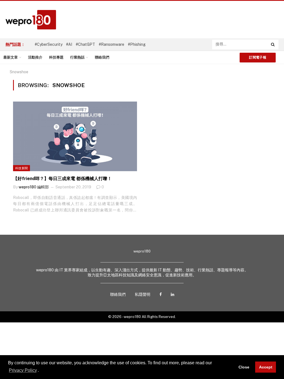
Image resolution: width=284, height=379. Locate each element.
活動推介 (35, 57)
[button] (41, 371)
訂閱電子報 (257, 57)
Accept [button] (265, 367)
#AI (69, 44)
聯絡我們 (102, 57)
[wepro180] (28, 19)
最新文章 (10, 57)
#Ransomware (111, 44)
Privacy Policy (23, 370)
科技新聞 (21, 168)
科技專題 (56, 57)
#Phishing (137, 44)
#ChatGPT (85, 44)
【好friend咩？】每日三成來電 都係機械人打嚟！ (62, 178)
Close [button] (244, 367)
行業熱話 (77, 57)
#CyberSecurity (48, 44)
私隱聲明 (142, 294)
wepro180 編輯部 (34, 187)
